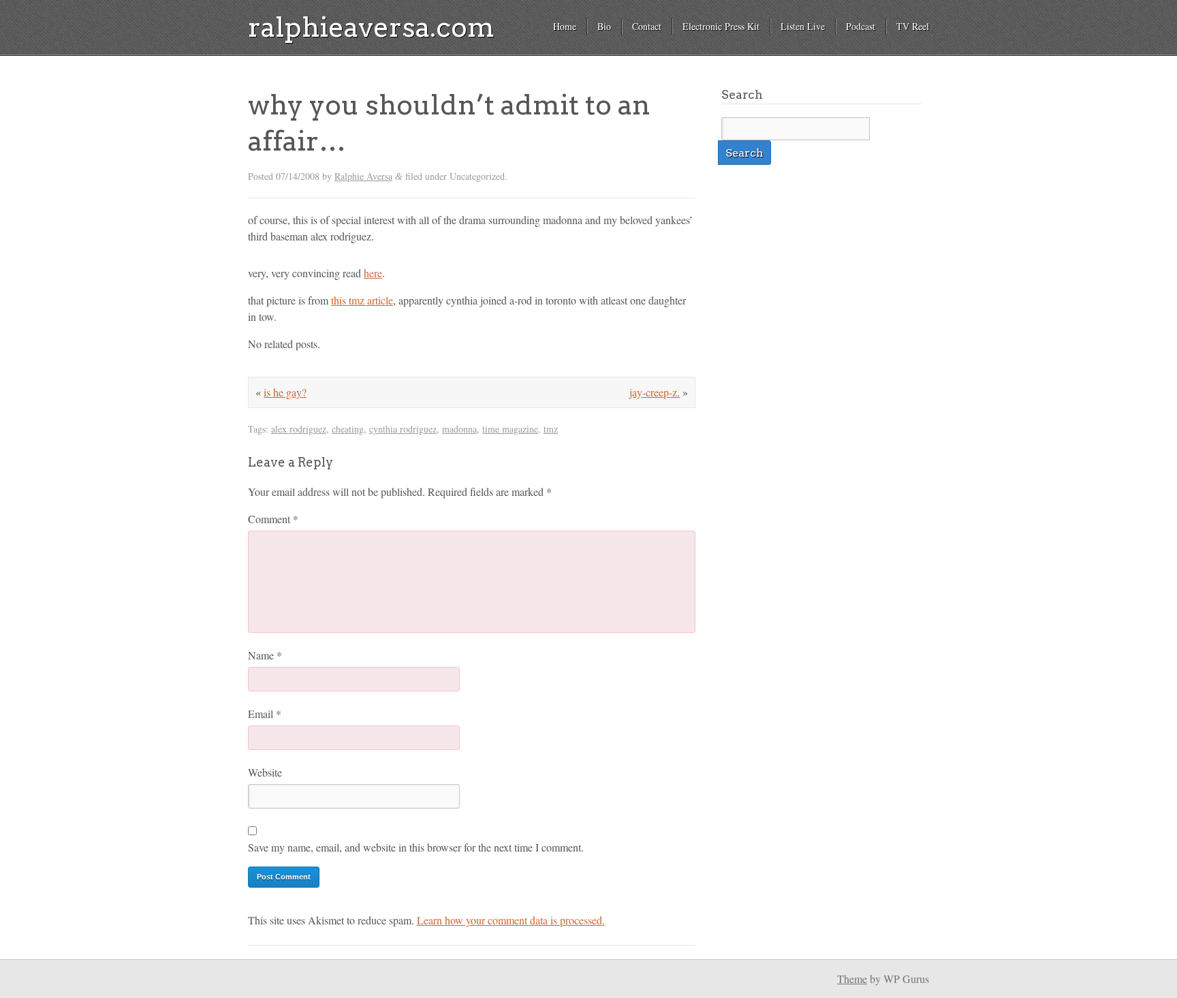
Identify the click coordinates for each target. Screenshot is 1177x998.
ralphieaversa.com (371, 27)
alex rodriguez (298, 428)
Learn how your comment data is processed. (511, 920)
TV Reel (912, 26)
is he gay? (285, 392)
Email (264, 713)
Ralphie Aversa (363, 176)
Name (265, 655)
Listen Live (803, 26)
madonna (459, 428)
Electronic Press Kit (720, 26)
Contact (646, 26)
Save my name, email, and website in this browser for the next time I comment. (416, 847)
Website (265, 772)
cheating (348, 428)
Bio (604, 26)
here (373, 273)
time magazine (510, 428)
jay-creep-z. (654, 392)
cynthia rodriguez (403, 428)
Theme (852, 978)
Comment (273, 519)
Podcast (860, 26)
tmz (551, 428)
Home (564, 26)
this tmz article (362, 300)
